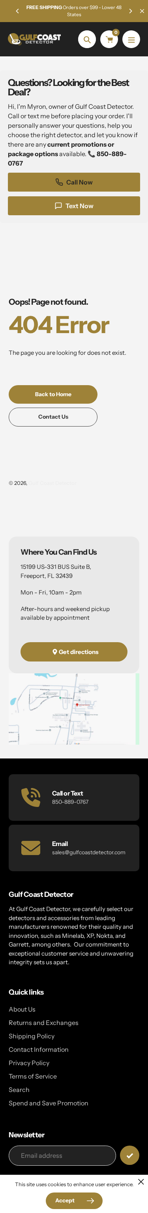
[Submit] (129, 1155)
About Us (22, 1009)
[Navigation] (131, 39)
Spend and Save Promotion (48, 1103)
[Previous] (18, 11)
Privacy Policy (29, 1063)
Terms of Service (33, 1076)
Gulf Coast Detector (52, 483)
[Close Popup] (141, 1182)
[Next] (130, 11)
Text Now (80, 206)
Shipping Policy (31, 1036)
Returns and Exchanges (44, 1023)
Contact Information (39, 1049)
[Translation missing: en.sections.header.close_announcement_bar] (142, 11)
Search (19, 1090)
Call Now (79, 182)
